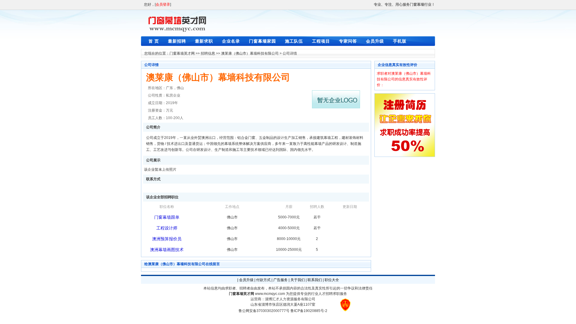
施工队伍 (294, 41)
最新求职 (204, 41)
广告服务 (280, 280)
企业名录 (231, 41)
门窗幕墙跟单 (166, 217)
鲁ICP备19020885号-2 (308, 311)
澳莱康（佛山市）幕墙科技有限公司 (250, 53)
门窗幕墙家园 (262, 41)
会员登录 (163, 4)
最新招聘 (177, 41)
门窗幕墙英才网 (182, 53)
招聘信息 (208, 53)
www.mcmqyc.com (270, 294)
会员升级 (375, 41)
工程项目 (321, 41)
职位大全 (332, 280)
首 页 (153, 41)
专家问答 (348, 41)
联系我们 (315, 280)
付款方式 (263, 280)
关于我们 (297, 280)
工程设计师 (166, 228)
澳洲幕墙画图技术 (167, 249)
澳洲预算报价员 (167, 238)
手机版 (399, 41)
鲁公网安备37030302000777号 (264, 311)
